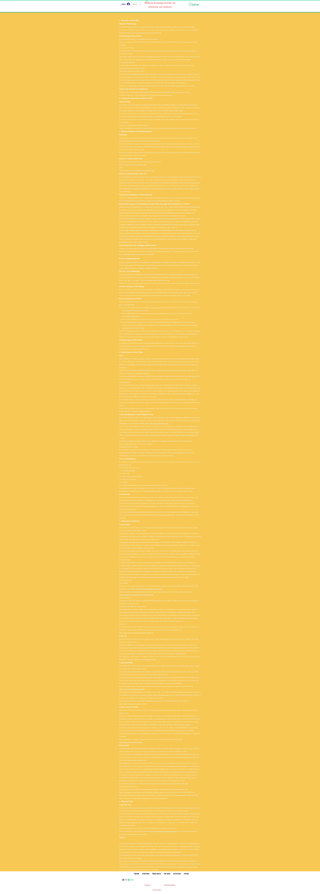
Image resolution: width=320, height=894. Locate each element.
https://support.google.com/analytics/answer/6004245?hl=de (136, 594)
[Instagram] (126, 880)
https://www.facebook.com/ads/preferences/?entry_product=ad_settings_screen (141, 792)
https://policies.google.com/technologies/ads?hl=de (133, 703)
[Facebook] (123, 880)
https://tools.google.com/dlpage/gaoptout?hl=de (149, 589)
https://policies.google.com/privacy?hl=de (130, 742)
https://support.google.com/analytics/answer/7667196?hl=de (136, 632)
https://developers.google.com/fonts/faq (165, 831)
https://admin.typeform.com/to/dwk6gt (130, 858)
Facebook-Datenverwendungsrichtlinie (153, 769)
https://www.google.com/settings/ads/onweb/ (131, 689)
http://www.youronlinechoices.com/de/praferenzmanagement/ (150, 798)
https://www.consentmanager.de (159, 423)
